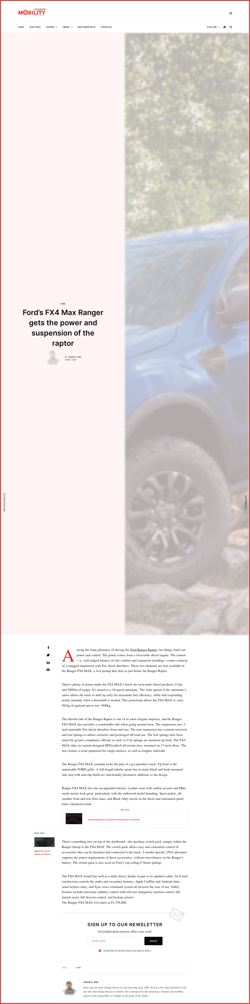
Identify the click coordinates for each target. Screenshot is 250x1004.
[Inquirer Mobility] (32, 12)
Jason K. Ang (74, 357)
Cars (63, 304)
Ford (78, 967)
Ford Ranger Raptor (143, 649)
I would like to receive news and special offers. (127, 951)
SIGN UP (153, 941)
